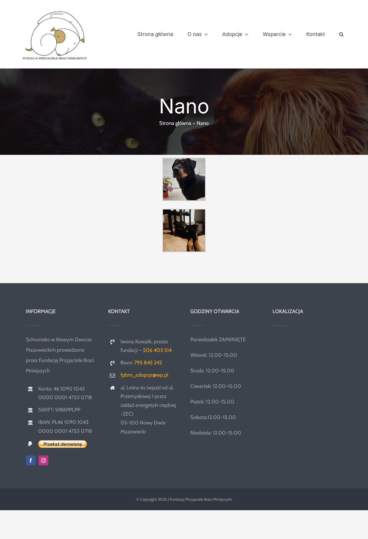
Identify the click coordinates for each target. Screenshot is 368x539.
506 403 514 (157, 350)
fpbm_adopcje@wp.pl (144, 375)
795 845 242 (148, 362)
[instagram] (43, 460)
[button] (341, 34)
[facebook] (31, 460)
